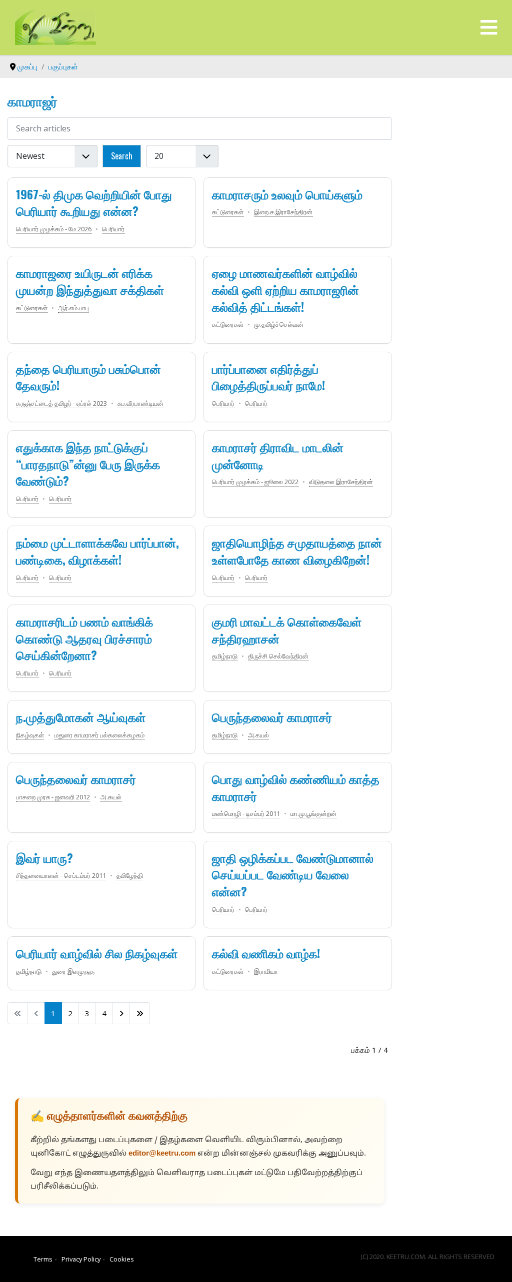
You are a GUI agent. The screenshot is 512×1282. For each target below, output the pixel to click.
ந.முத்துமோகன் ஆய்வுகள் (81, 716)
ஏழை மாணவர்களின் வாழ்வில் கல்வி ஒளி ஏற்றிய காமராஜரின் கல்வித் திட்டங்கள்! (285, 289)
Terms (43, 1259)
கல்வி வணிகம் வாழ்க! (266, 953)
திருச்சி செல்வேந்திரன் (278, 655)
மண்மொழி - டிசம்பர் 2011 (246, 813)
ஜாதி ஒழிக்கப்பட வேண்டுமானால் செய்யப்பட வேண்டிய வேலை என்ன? (293, 874)
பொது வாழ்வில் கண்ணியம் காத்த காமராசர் (296, 786)
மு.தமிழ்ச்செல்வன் (279, 324)
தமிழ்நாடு (225, 655)
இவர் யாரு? (44, 857)
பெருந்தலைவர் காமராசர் (272, 716)
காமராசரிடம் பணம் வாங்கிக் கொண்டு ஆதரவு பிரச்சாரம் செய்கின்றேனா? (84, 637)
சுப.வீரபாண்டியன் (141, 403)
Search (121, 156)
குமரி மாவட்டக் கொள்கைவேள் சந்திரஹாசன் (287, 629)
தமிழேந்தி (129, 875)
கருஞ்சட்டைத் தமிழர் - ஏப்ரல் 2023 (61, 403)
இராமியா (266, 971)
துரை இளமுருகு (73, 971)
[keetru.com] (55, 26)
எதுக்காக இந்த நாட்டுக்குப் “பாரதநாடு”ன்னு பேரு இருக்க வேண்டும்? (88, 463)
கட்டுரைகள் (228, 211)
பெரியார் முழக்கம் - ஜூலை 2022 (255, 481)
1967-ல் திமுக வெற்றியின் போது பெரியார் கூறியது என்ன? (94, 202)
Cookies (122, 1259)
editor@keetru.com (162, 1154)
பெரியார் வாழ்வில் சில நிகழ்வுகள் (97, 953)
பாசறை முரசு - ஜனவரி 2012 (53, 796)
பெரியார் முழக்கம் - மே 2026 (54, 228)
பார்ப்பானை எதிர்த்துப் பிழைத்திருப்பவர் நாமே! (268, 376)
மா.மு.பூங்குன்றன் (313, 813)
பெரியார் (113, 228)
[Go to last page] (140, 1013)
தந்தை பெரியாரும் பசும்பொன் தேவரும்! (88, 376)
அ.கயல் (258, 734)
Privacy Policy (81, 1259)
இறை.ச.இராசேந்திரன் (283, 211)
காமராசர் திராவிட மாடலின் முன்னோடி (278, 455)
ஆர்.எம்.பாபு (73, 307)
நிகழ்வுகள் (30, 734)
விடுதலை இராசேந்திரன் (341, 481)
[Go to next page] (121, 1013)
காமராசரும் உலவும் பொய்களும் (287, 194)
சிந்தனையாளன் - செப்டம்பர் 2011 (61, 875)
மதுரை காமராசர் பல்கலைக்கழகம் (99, 734)
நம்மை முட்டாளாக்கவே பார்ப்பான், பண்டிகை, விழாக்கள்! (97, 550)
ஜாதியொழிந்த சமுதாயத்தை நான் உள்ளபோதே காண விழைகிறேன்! (297, 550)
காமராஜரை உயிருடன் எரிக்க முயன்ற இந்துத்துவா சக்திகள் (90, 280)
